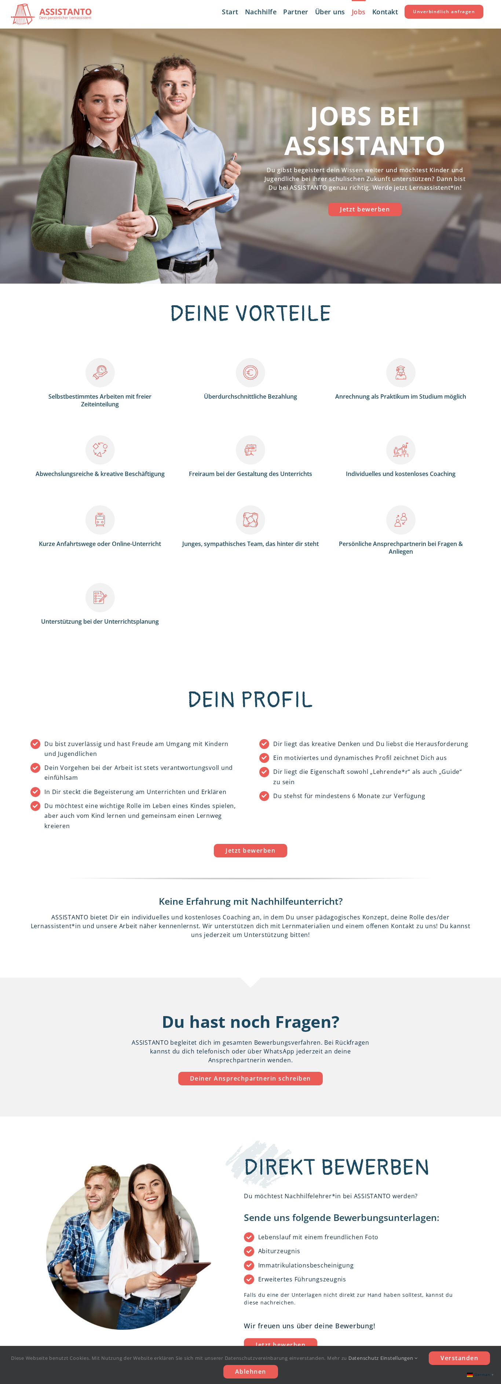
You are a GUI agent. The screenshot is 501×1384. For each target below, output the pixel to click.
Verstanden (459, 1358)
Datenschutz (363, 1358)
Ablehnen (250, 1372)
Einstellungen (397, 1358)
